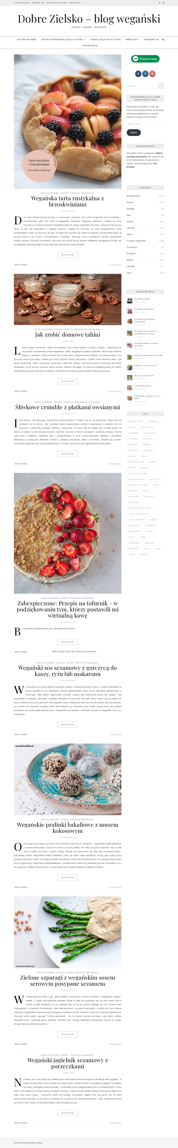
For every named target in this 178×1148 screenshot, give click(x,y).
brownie (152, 421)
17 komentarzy (114, 264)
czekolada (149, 433)
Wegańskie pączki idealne (144, 309)
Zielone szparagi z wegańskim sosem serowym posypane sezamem (67, 980)
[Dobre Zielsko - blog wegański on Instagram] (145, 74)
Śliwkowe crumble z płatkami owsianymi (67, 407)
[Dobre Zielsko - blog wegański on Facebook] (138, 74)
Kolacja (60, 663)
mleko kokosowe (137, 473)
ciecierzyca (147, 427)
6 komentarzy (115, 1044)
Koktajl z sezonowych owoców (145, 365)
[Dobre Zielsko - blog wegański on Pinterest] (152, 74)
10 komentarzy (114, 391)
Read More (67, 255)
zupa (157, 549)
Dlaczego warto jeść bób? (144, 375)
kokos (152, 462)
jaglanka (148, 450)
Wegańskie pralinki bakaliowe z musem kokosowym (67, 827)
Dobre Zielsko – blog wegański (89, 18)
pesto (145, 491)
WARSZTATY (132, 39)
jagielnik (133, 450)
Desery (65, 193)
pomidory (149, 497)
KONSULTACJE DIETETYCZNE (106, 39)
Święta (130, 259)
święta (143, 554)
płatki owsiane (136, 520)
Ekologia (130, 208)
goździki (133, 445)
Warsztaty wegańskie (56, 3)
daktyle (147, 439)
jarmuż (132, 456)
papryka (132, 491)
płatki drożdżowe (138, 514)
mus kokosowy (136, 479)
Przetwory (132, 247)
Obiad (70, 663)
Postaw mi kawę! (22, 3)
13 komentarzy (114, 887)
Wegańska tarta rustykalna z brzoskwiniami (67, 201)
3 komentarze (115, 734)
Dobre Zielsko (21, 264)
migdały (145, 468)
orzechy (154, 479)
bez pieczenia (135, 421)
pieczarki (133, 497)
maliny (132, 468)
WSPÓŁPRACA (90, 45)
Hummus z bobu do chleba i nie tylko (148, 355)
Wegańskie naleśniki (141, 299)
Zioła (129, 272)
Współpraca (75, 3)
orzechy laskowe (138, 485)
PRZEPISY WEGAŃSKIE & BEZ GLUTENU (62, 39)
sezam (153, 520)
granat (147, 445)
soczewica (134, 525)
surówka (150, 525)
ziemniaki (133, 549)
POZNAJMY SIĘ (151, 39)
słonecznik (134, 531)
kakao (144, 456)
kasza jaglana (136, 462)
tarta (131, 537)
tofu (143, 537)
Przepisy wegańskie (82, 193)
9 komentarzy (115, 1122)
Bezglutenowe (50, 193)
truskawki (134, 543)
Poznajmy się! (38, 3)
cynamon (133, 433)
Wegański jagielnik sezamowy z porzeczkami (68, 1063)
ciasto (132, 427)
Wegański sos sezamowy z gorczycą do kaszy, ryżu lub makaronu (67, 670)
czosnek (133, 439)
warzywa (150, 543)
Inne (129, 215)
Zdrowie (130, 266)
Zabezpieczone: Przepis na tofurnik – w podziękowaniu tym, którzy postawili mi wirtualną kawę (68, 609)
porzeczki (134, 502)
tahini (149, 531)
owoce (156, 485)
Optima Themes (36, 1142)
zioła (147, 549)
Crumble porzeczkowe (143, 386)
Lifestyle (131, 227)
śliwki (131, 554)
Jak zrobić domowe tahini (67, 334)
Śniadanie (95, 329)
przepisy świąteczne (139, 508)
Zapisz (133, 132)
